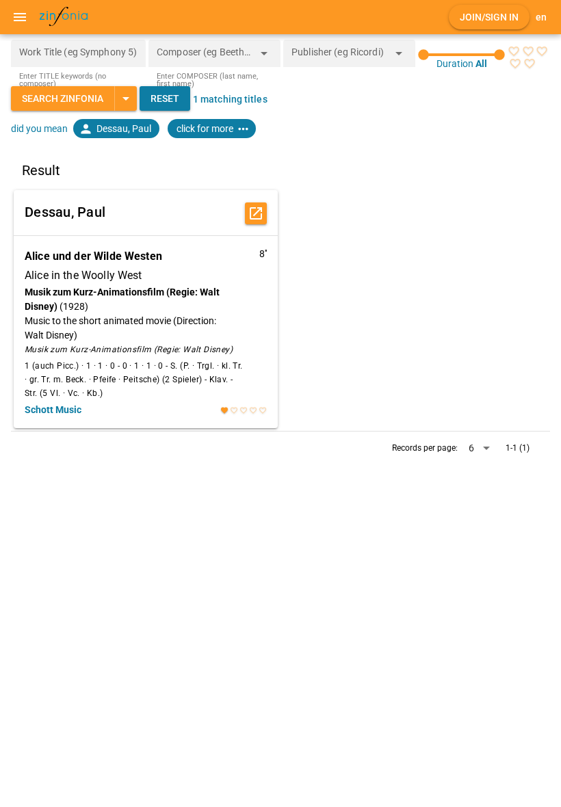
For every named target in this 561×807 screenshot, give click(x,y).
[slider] (461, 54)
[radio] (514, 51)
